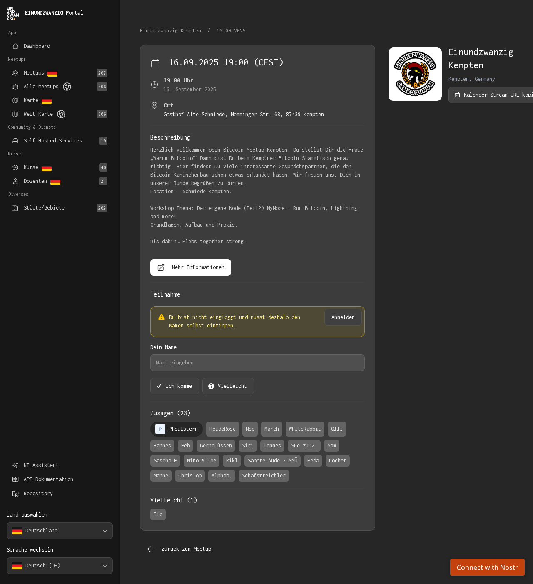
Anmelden (343, 317)
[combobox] (60, 530)
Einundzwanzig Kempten (172, 30)
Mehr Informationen (198, 267)
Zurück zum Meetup (186, 549)
